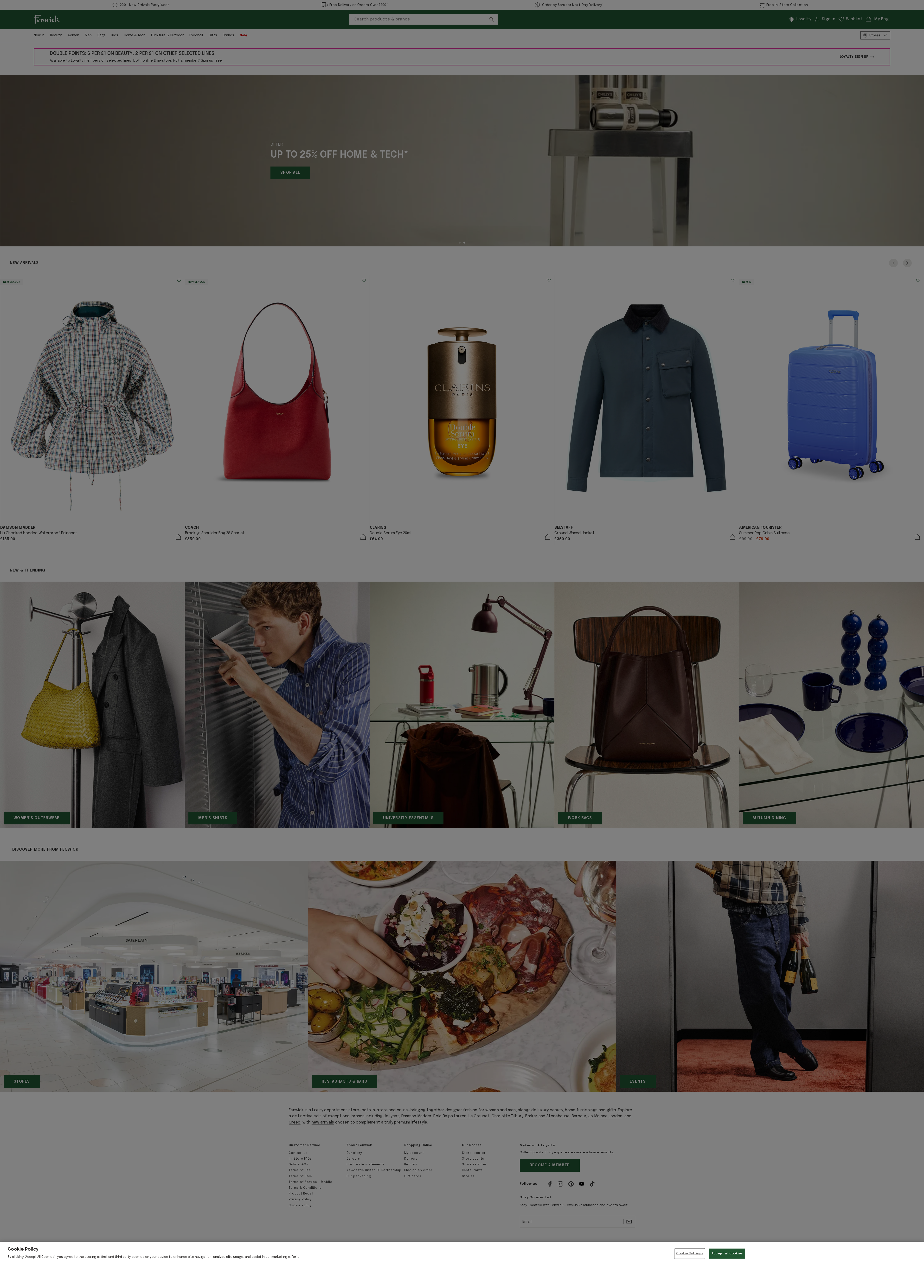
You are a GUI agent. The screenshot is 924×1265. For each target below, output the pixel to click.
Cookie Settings (689, 1253)
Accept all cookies (727, 1253)
